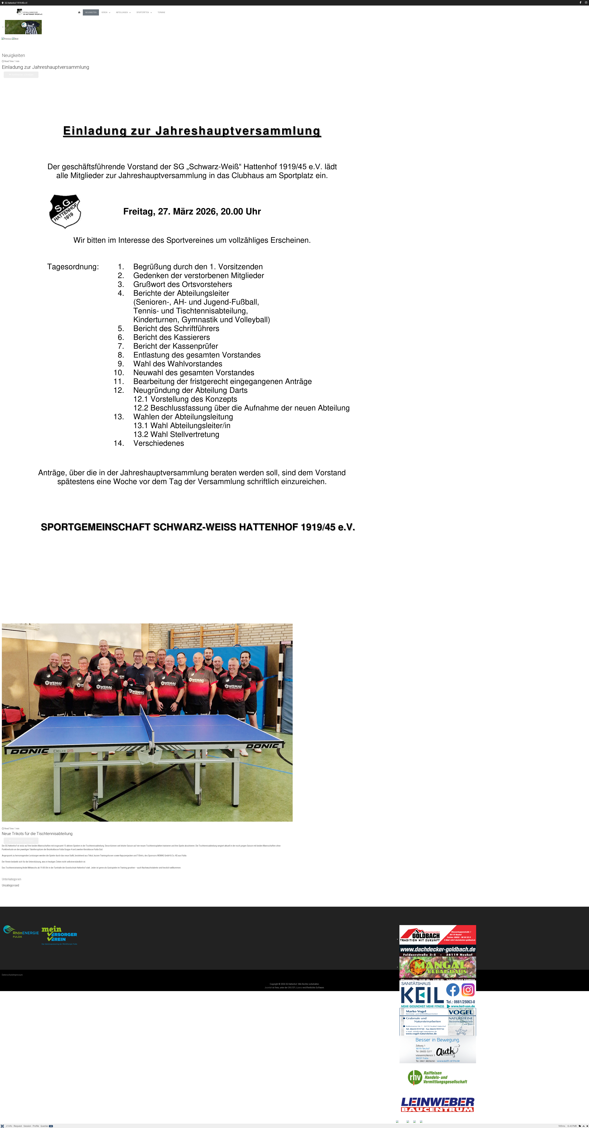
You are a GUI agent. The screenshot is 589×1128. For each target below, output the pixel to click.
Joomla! (268, 987)
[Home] (79, 12)
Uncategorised (10, 885)
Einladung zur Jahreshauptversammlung (45, 67)
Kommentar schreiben (22, 74)
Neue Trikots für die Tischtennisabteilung (37, 833)
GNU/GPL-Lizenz (295, 987)
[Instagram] (586, 2)
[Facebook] (580, 2)
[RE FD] (40, 935)
